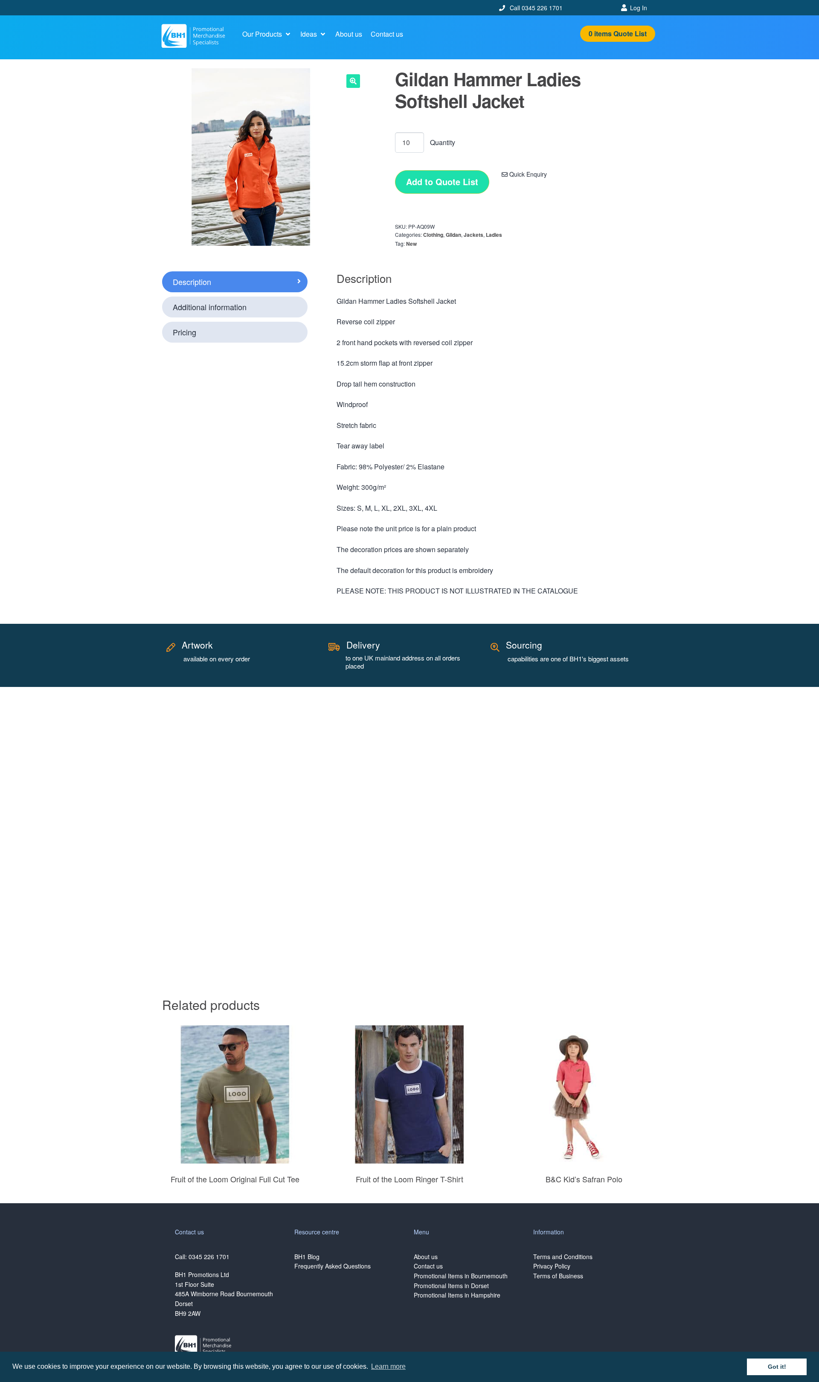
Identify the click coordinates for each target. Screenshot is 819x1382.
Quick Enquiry (527, 174)
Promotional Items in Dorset (451, 1285)
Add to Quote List (442, 181)
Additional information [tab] (210, 306)
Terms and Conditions (562, 1256)
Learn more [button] (388, 1366)
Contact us (428, 1266)
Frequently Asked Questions (332, 1266)
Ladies (494, 235)
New (411, 243)
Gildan (453, 235)
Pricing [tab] (184, 331)
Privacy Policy (551, 1266)
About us (426, 1256)
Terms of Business (558, 1275)
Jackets (473, 235)
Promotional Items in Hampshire (457, 1295)
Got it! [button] (777, 1366)
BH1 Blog (306, 1256)
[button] (267, 34)
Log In (638, 7)
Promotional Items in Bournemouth (461, 1275)
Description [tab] (192, 281)
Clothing (433, 235)
